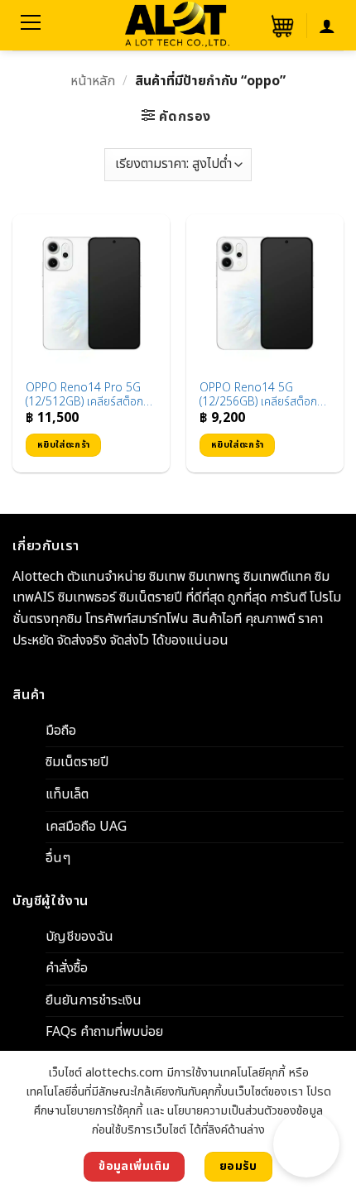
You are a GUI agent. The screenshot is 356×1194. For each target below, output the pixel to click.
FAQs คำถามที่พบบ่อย (104, 1032)
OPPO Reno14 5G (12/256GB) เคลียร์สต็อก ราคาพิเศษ (258, 395)
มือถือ (61, 731)
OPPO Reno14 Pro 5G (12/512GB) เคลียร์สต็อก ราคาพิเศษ (84, 395)
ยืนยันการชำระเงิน (94, 1000)
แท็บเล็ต (67, 794)
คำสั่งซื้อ (67, 968)
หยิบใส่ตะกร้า (63, 445)
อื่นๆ (58, 858)
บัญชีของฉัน (79, 936)
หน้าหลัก (92, 81)
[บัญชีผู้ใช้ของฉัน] (327, 25)
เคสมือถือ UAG (86, 826)
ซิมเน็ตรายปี (77, 762)
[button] (280, 25)
